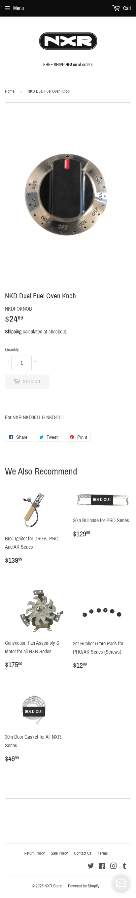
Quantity (12, 349)
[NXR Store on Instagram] (113, 867)
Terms (103, 853)
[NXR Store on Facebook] (102, 867)
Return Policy (34, 853)
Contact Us (82, 853)
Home (10, 91)
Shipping (13, 331)
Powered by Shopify (83, 886)
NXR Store (53, 886)
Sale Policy (59, 853)
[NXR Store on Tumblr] (124, 867)
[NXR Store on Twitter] (90, 867)
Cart (126, 8)
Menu (18, 8)
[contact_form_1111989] (121, 883)
